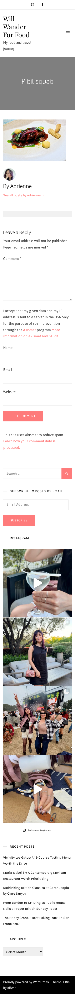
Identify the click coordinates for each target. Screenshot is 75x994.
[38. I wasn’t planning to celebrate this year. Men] (37, 652)
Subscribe (19, 520)
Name (7, 348)
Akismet (29, 330)
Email (7, 370)
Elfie (66, 982)
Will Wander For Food (16, 26)
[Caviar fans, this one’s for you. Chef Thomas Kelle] (37, 583)
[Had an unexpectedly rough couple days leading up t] (37, 720)
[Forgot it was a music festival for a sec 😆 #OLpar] (37, 789)
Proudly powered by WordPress (26, 982)
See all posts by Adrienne (24, 195)
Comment (12, 259)
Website (9, 392)
